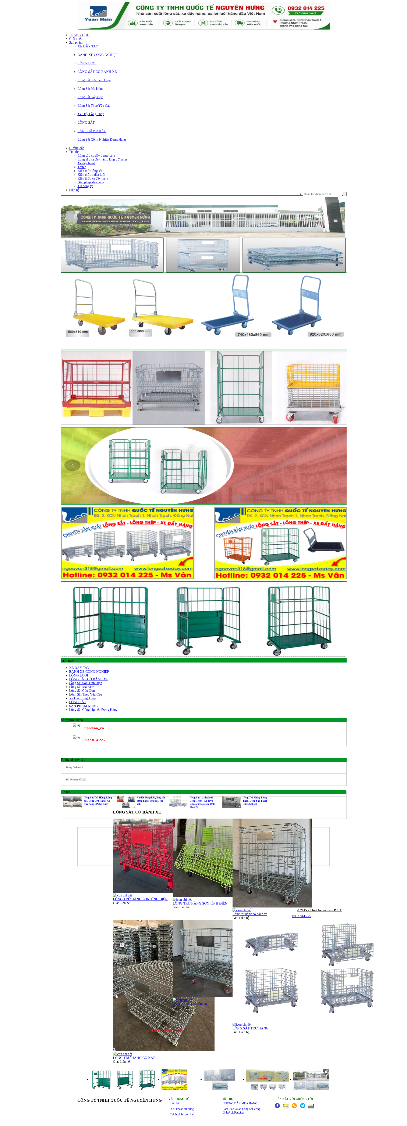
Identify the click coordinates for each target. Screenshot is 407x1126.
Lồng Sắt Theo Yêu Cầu (94, 105)
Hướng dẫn (76, 148)
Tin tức (74, 152)
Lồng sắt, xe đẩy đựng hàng (96, 155)
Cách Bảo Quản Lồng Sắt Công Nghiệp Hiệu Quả (241, 1110)
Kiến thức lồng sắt (90, 171)
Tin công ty (85, 186)
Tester (82, 167)
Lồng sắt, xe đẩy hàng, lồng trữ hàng (102, 159)
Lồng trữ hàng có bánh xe (250, 914)
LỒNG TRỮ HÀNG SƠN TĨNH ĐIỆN (140, 899)
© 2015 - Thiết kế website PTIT (319, 910)
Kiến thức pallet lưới (91, 174)
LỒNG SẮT (86, 122)
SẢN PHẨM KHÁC (92, 131)
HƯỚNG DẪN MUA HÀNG (240, 1103)
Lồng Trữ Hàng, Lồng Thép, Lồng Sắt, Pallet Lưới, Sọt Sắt (255, 800)
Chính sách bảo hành (182, 1114)
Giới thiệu (75, 38)
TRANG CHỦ (79, 35)
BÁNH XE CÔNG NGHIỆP (97, 55)
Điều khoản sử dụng (182, 1109)
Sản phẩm (75, 42)
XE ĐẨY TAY (88, 46)
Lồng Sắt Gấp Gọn (90, 97)
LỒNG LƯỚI (87, 63)
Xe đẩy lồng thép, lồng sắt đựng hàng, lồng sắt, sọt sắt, (151, 800)
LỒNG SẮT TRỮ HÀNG (251, 1028)
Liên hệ (74, 190)
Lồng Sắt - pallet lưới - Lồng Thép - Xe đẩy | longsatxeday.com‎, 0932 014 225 (202, 802)
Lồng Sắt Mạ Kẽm (90, 88)
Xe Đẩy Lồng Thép (91, 114)
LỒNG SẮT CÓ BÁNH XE (97, 71)
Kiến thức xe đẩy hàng (93, 178)
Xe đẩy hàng (86, 163)
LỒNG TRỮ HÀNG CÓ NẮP (134, 1058)
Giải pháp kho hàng (91, 182)
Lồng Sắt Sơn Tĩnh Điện (94, 80)
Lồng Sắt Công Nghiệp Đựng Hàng (102, 139)
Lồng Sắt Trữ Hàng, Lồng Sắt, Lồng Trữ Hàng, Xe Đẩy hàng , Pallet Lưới (98, 800)
